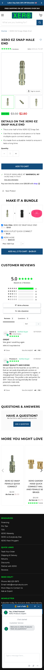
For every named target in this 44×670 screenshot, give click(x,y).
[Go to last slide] (2, 3)
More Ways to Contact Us (12, 588)
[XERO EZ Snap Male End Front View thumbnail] (7, 102)
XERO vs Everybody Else (11, 537)
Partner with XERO (9, 566)
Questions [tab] (21, 318)
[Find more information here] (22, 636)
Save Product (10, 191)
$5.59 (12, 494)
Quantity (4, 148)
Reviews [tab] (7, 318)
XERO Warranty (7, 533)
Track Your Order (8, 552)
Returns (4, 559)
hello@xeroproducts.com (17, 585)
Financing (5, 522)
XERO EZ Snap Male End (11, 345)
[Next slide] (41, 3)
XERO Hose (9, 237)
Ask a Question (22, 424)
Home (4, 31)
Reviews (4, 570)
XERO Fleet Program (10, 541)
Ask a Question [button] (23, 311)
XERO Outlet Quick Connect (18, 231)
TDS (3, 530)
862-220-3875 (13, 581)
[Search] (39, 22)
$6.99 (12, 492)
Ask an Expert (7, 591)
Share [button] (8, 350)
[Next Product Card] (41, 470)
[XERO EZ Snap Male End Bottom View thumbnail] (21, 102)
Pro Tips (4, 526)
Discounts (5, 563)
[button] (35, 350)
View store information (11, 180)
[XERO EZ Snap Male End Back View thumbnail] (36, 102)
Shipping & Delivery (9, 555)
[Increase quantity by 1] (16, 154)
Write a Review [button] (23, 305)
